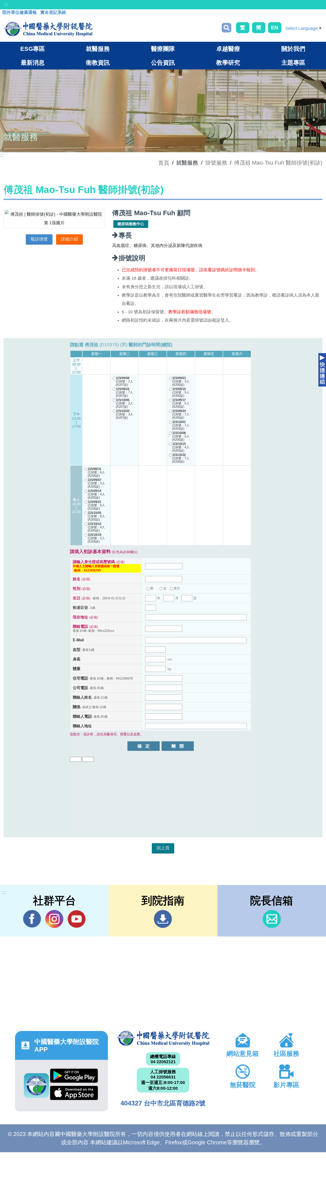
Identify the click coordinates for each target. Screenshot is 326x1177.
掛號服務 (216, 163)
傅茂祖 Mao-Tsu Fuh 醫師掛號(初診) (278, 163)
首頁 (163, 163)
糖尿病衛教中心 (130, 224)
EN (274, 28)
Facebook (32, 919)
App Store (74, 1094)
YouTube (76, 919)
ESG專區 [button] (32, 48)
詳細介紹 (69, 239)
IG (54, 919)
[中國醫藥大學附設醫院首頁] (48, 29)
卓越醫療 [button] (228, 48)
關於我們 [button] (293, 48)
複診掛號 (39, 239)
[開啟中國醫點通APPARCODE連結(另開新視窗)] (36, 1085)
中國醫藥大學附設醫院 (163, 1038)
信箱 (272, 919)
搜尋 (226, 27)
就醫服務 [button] (98, 48)
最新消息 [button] (33, 62)
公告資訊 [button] (163, 62)
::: (6, 4)
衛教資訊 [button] (98, 62)
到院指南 (163, 919)
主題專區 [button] (293, 62)
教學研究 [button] (228, 62)
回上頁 (163, 848)
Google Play (74, 1077)
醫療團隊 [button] (163, 48)
